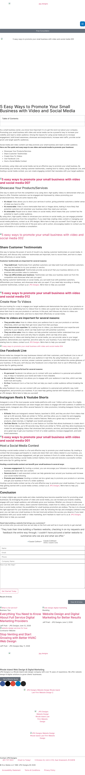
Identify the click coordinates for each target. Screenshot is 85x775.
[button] (42, 756)
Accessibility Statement (11, 770)
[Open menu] (82, 23)
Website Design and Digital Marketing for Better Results (61, 615)
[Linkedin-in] (18, 683)
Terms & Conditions (32, 770)
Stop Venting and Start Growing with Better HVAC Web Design (18, 638)
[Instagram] (23, 683)
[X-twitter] (7, 683)
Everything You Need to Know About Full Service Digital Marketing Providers (20, 617)
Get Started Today (9, 591)
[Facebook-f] (2, 683)
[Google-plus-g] (13, 683)
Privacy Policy (49, 770)
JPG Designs (34, 285)
